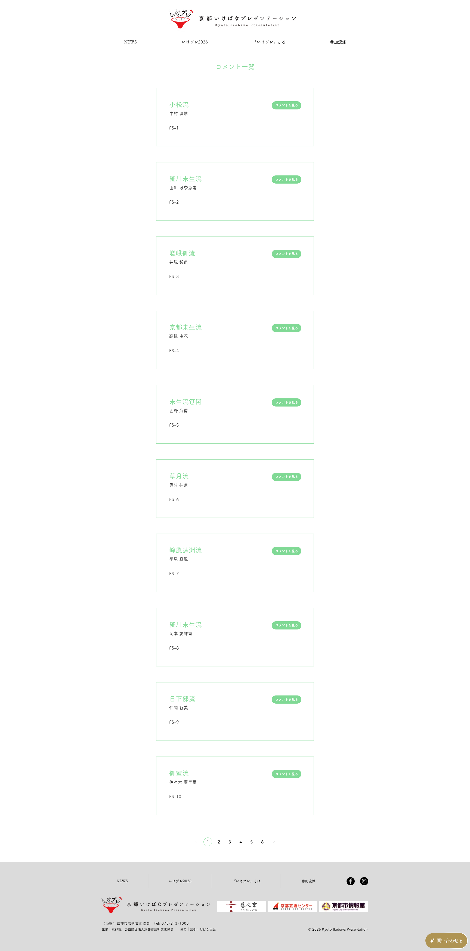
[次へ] (273, 841)
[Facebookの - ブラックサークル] (351, 881)
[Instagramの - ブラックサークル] (364, 881)
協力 (183, 929)
